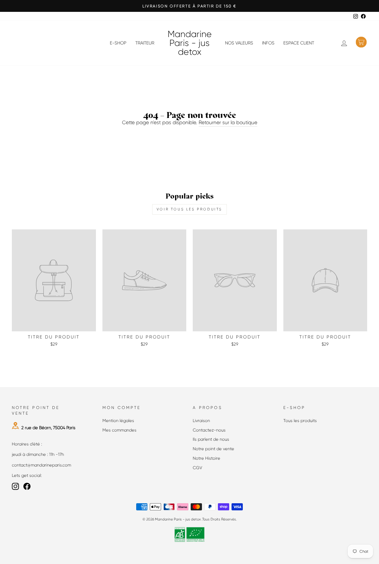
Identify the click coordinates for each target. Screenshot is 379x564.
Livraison (201, 420)
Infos (268, 43)
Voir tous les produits (189, 209)
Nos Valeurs (239, 43)
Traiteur (144, 43)
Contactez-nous (209, 430)
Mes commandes (119, 430)
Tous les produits (300, 420)
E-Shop (118, 43)
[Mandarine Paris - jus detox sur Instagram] (15, 486)
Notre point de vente (213, 448)
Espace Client (298, 43)
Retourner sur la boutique (228, 122)
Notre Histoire (206, 458)
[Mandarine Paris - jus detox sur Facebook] (26, 486)
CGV (197, 467)
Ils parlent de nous (211, 439)
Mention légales (118, 420)
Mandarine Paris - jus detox (190, 43)
